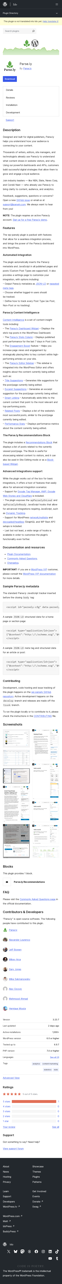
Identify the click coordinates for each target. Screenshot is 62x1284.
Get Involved (39, 1191)
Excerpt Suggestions (16, 389)
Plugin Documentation (18, 554)
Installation (11, 105)
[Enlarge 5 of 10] (26, 827)
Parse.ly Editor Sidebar (22, 363)
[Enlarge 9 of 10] (55, 828)
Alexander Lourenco (19, 939)
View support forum (13, 1148)
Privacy (7, 1181)
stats (56, 1070)
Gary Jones (15, 969)
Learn (6, 1191)
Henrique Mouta (17, 1008)
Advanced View (11, 1077)
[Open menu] (57, 4)
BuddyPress (11, 1231)
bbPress (9, 1226)
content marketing (50, 1064)
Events (36, 1196)
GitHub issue (23, 200)
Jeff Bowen (15, 949)
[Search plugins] (33, 31)
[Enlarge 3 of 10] (26, 772)
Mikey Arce (15, 959)
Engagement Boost (20, 345)
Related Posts (12, 410)
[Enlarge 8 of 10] (55, 805)
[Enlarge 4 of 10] (26, 789)
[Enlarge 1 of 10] (26, 733)
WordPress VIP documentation (39, 573)
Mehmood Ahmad (18, 998)
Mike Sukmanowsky (19, 979)
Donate (37, 1201)
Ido (11, 1244)
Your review (9, 1126)
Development (13, 112)
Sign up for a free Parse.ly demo (30, 219)
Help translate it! (50, 21)
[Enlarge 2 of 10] (26, 753)
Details (9, 90)
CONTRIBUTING (43, 716)
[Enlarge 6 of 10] (55, 733)
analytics (36, 1064)
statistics (47, 1070)
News (6, 1171)
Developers (9, 1201)
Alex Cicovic (15, 988)
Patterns (37, 1181)
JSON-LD (41, 283)
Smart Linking (12, 397)
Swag (36, 1206)
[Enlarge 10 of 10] (55, 850)
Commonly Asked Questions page (38, 899)
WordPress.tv (11, 1206)
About (6, 1166)
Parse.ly (27, 68)
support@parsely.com (14, 204)
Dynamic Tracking (15, 513)
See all (55, 1126)
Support (10, 120)
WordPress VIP (39, 569)
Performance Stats (15, 423)
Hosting (7, 1176)
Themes (36, 1171)
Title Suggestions (14, 380)
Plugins (36, 1176)
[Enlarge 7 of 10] (55, 767)
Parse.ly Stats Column (21, 337)
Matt (7, 1221)
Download (10, 79)
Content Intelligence (13, 319)
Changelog (12, 562)
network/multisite (39, 517)
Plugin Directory (10, 13)
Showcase (38, 1166)
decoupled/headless (13, 521)
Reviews (10, 97)
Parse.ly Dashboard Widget (24, 328)
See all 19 (54, 1057)
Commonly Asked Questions (22, 558)
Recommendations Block (39, 442)
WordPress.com (12, 1216)
